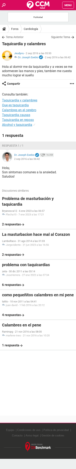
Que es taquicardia (15, 105)
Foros (14, 29)
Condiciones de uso (28, 430)
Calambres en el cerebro (19, 110)
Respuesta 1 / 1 (13, 145)
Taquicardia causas (16, 115)
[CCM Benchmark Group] (38, 447)
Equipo (10, 430)
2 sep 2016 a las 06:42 (58, 57)
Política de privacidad (56, 430)
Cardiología (31, 29)
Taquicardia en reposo (18, 120)
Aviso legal (32, 435)
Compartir (13, 83)
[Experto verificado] (41, 57)
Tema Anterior (15, 37)
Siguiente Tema (60, 37)
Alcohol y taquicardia (17, 125)
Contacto (17, 435)
